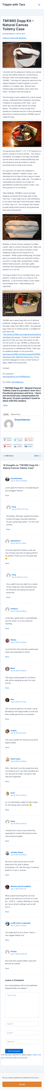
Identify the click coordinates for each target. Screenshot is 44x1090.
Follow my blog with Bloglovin (14, 38)
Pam (12, 699)
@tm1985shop (17, 382)
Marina (13, 640)
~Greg (5, 405)
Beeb (13, 668)
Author (6, 414)
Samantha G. (16, 541)
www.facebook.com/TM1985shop (16, 377)
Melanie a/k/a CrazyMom (21, 886)
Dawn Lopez (16, 759)
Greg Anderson (22, 419)
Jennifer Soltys (17, 852)
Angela (13, 730)
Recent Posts (15, 414)
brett (13, 793)
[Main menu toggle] (39, 4)
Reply (7, 495)
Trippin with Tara (13, 4)
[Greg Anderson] (8, 424)
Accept (22, 1084)
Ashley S (14, 609)
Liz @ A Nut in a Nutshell (20, 923)
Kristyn (14, 951)
